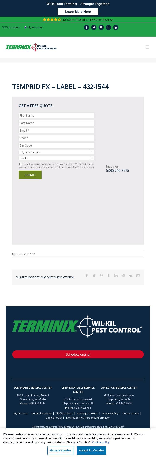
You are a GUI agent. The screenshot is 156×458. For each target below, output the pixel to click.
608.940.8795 (37, 403)
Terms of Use (131, 413)
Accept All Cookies (91, 450)
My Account (20, 413)
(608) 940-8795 (117, 170)
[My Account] (33, 27)
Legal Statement (42, 413)
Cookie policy (101, 442)
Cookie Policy (54, 417)
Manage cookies (60, 450)
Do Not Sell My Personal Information (88, 417)
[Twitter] (93, 27)
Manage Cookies (87, 413)
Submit (30, 175)
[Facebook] (86, 27)
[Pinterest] (108, 27)
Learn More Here (78, 11)
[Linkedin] (115, 27)
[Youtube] (101, 27)
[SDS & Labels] (10, 27)
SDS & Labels (64, 413)
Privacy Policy (110, 413)
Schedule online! (78, 354)
